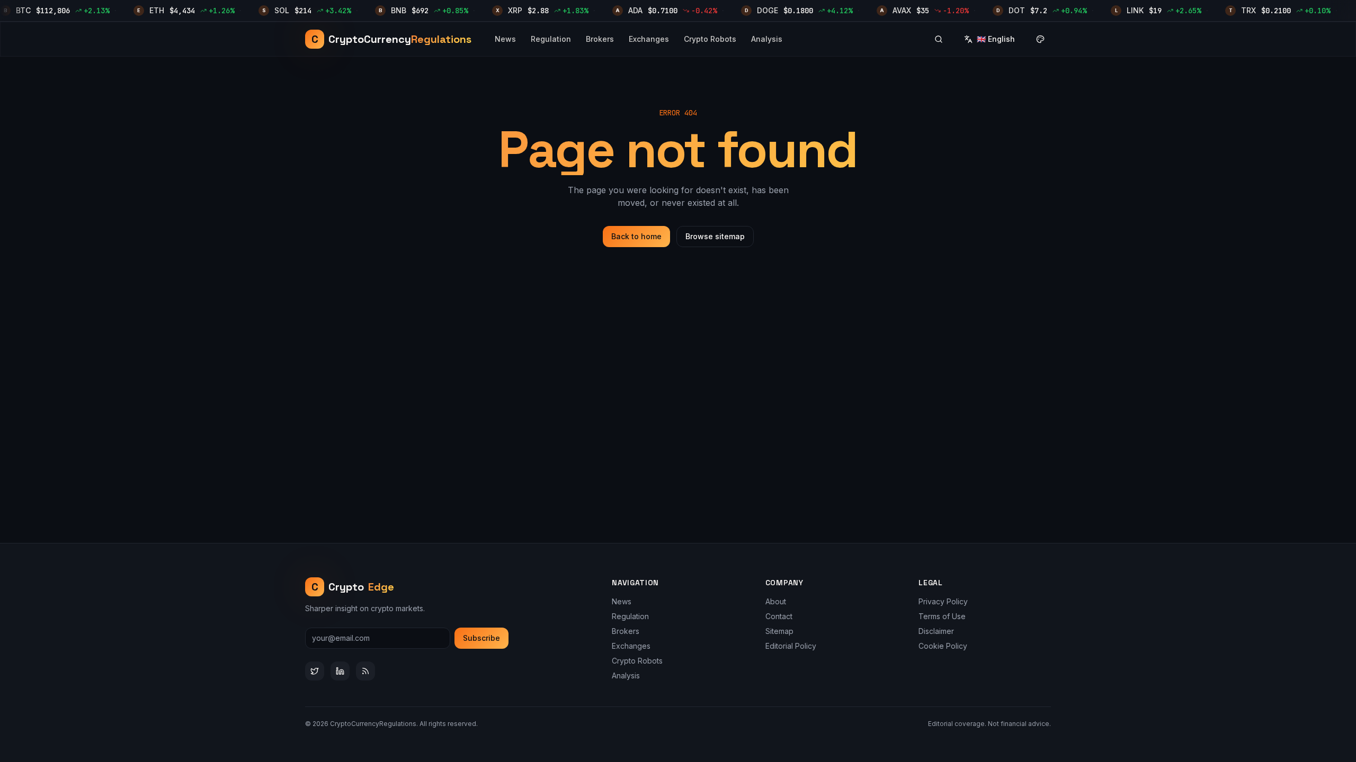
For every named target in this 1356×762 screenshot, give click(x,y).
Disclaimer (936, 631)
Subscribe (481, 637)
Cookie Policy (942, 645)
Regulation (551, 38)
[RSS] (365, 671)
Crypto (353, 587)
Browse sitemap (715, 236)
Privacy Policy (943, 601)
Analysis (766, 38)
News (505, 38)
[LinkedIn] (340, 671)
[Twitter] (314, 671)
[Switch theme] (1040, 39)
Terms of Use (942, 616)
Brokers (600, 38)
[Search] (938, 39)
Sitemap (779, 631)
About (775, 601)
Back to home (636, 236)
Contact (778, 616)
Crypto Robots (710, 38)
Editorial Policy (790, 645)
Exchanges (649, 38)
